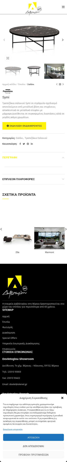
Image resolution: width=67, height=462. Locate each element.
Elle (17, 252)
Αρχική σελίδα (9, 84)
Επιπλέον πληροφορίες (18, 179)
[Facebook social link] (20, 144)
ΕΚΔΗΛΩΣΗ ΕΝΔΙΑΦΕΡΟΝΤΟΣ (26, 125)
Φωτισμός (7, 327)
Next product (63, 84)
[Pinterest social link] (28, 144)
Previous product (56, 84)
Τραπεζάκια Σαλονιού (36, 138)
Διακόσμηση (8, 332)
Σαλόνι (30, 84)
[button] (62, 397)
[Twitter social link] (24, 144)
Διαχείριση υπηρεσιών (13, 429)
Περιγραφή (9, 157)
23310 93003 (14, 371)
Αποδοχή (33, 437)
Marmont (49, 252)
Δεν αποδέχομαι (33, 446)
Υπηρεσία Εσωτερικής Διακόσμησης (21, 343)
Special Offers (9, 337)
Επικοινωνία (8, 348)
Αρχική (6, 316)
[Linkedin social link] (32, 144)
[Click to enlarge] (8, 58)
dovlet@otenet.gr (18, 384)
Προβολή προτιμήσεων (34, 454)
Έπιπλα (21, 84)
